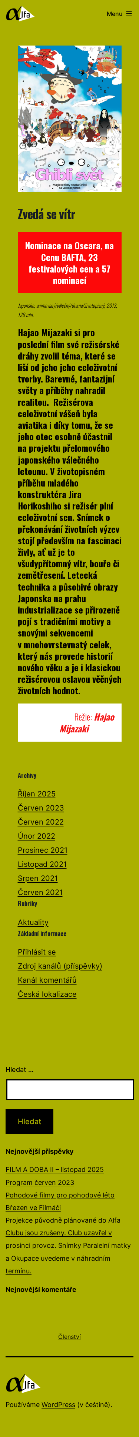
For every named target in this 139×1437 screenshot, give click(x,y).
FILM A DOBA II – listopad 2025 (55, 1169)
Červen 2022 (41, 822)
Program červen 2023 (40, 1182)
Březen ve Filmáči (33, 1208)
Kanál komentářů (47, 980)
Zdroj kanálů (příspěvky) (60, 966)
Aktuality (33, 922)
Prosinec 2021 (42, 850)
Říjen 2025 (37, 793)
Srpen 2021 (38, 878)
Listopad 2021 (42, 864)
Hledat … (20, 1069)
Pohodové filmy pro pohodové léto (60, 1195)
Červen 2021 (40, 892)
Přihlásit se (37, 952)
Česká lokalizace (47, 994)
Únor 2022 (36, 836)
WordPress (58, 1404)
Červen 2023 (41, 807)
